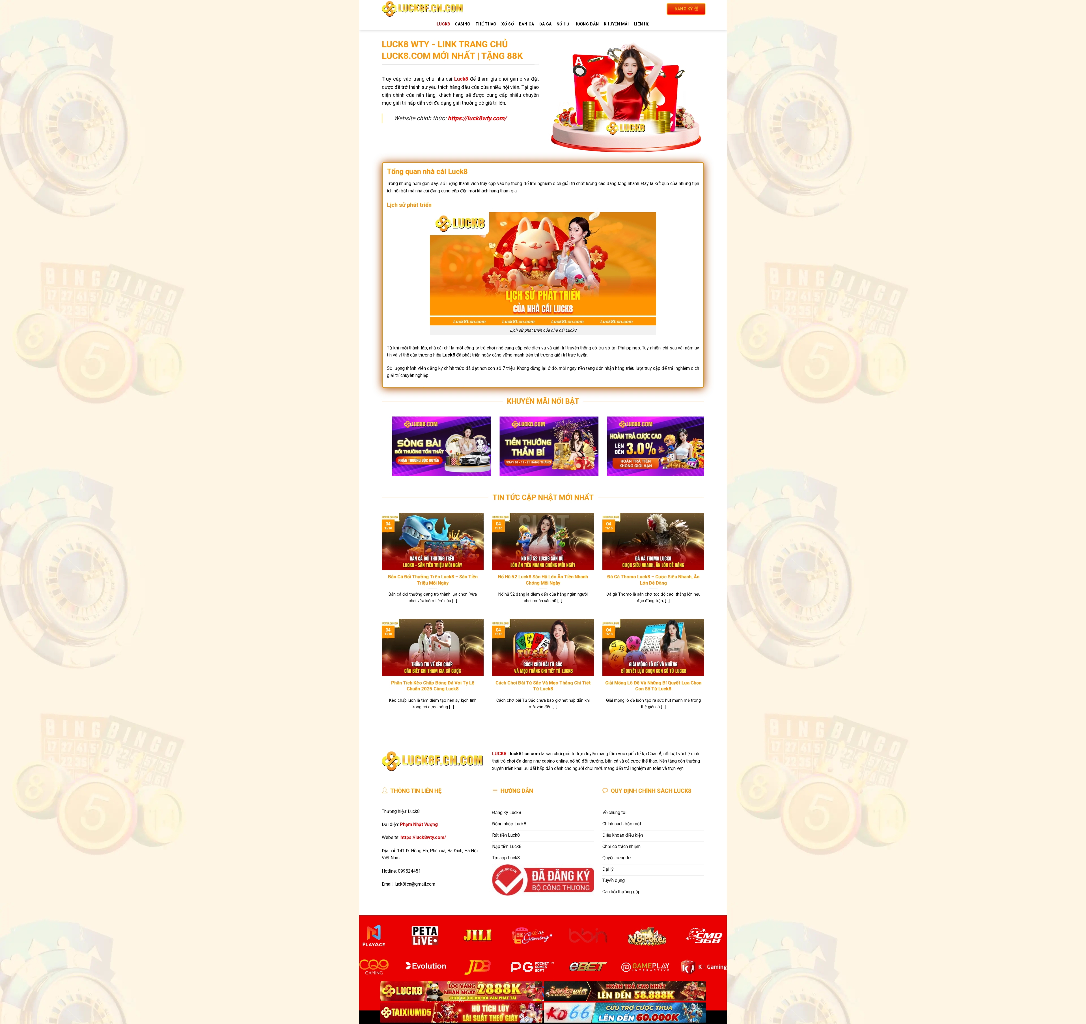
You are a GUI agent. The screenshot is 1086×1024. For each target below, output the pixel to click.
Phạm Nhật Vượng (419, 824)
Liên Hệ (641, 24)
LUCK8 (443, 24)
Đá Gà (545, 24)
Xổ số (507, 24)
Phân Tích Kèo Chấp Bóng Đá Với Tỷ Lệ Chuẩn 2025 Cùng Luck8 (432, 686)
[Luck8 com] (429, 9)
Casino (462, 24)
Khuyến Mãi (616, 24)
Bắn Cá (526, 24)
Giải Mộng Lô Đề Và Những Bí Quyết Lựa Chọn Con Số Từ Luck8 (653, 686)
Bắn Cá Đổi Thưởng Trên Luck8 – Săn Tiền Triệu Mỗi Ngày (433, 580)
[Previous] (395, 450)
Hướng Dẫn (586, 24)
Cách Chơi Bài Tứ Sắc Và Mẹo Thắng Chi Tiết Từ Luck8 (543, 686)
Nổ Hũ (563, 24)
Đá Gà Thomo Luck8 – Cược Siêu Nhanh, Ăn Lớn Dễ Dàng (653, 580)
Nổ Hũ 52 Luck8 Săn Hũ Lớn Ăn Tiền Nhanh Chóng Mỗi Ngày (543, 580)
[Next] (691, 450)
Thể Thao (485, 24)
